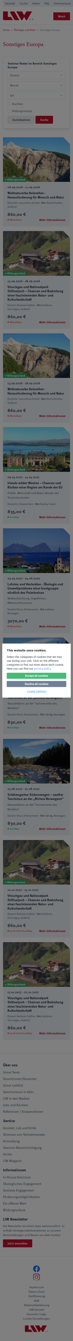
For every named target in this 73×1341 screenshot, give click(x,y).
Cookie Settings (36, 691)
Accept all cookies (36, 675)
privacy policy (42, 668)
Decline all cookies (36, 683)
